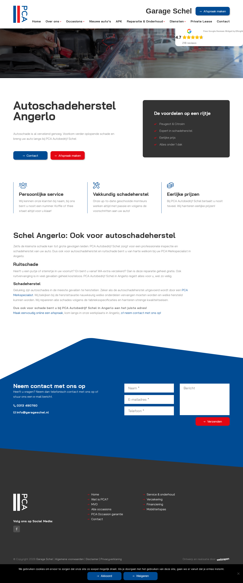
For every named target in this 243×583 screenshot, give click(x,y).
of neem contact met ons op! (141, 313)
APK (119, 21)
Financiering (155, 504)
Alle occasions (101, 509)
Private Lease (201, 21)
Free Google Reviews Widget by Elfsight (223, 31)
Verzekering (155, 499)
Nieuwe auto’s (100, 21)
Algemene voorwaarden (69, 559)
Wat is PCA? (99, 499)
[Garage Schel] (20, 14)
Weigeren (142, 576)
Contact (223, 21)
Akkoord (106, 576)
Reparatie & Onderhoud (145, 21)
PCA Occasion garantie (107, 514)
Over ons (52, 21)
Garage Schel (44, 559)
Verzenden (214, 421)
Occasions (74, 21)
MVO (94, 504)
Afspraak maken (215, 11)
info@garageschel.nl (33, 412)
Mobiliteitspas (156, 509)
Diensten (177, 21)
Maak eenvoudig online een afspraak (38, 313)
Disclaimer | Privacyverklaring (104, 559)
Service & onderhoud (161, 494)
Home (36, 21)
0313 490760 (27, 405)
